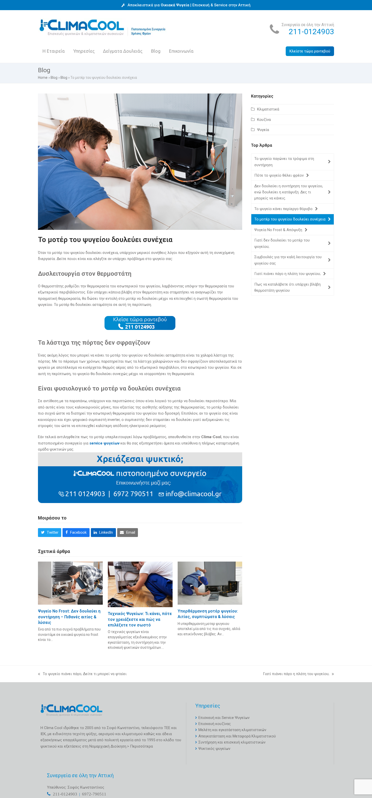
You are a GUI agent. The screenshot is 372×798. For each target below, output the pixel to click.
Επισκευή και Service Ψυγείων (224, 717)
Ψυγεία (263, 129)
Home (43, 78)
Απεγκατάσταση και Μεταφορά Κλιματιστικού (237, 736)
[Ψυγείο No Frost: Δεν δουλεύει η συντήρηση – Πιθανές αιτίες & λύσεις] (70, 583)
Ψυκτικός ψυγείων (214, 748)
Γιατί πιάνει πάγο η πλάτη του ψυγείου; (296, 674)
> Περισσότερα (140, 746)
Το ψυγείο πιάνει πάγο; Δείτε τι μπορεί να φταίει (82, 674)
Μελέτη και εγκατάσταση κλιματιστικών (232, 730)
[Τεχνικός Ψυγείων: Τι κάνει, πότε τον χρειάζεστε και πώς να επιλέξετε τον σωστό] (140, 584)
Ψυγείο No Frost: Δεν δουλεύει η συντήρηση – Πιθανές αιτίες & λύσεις (69, 617)
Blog (54, 78)
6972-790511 (94, 794)
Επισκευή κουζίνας (214, 723)
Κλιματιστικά (268, 109)
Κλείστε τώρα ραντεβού (310, 51)
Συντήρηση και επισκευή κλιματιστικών (231, 742)
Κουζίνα (264, 119)
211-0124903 (311, 31)
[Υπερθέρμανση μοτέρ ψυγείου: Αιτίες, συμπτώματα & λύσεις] (210, 583)
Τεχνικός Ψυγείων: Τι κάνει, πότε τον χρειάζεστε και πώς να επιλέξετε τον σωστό (140, 619)
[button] (49, 532)
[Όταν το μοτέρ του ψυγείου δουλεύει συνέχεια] (140, 161)
